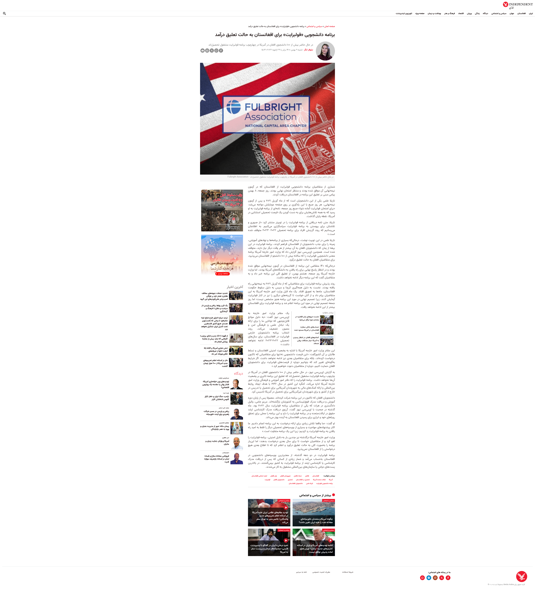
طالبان (307, 476)
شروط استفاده (347, 572)
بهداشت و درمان (434, 13)
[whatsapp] (422, 577)
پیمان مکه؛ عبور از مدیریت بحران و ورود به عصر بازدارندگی (214, 428)
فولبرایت (267, 479)
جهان (512, 13)
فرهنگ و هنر (449, 13)
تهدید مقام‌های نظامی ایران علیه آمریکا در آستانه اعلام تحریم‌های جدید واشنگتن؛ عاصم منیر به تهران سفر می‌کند (270, 517)
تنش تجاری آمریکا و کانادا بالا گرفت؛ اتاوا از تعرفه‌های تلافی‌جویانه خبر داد (216, 351)
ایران (531, 13)
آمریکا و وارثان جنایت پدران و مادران (217, 443)
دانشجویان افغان (278, 479)
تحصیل (290, 479)
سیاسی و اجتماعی (498, 13)
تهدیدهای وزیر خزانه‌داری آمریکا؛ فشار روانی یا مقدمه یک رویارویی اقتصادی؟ (215, 384)
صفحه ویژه (419, 13)
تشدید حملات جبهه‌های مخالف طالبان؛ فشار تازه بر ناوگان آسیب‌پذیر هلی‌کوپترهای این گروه (214, 296)
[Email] (207, 50)
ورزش (469, 13)
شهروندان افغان (285, 476)
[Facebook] (221, 50)
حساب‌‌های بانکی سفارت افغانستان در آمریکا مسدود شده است (306, 330)
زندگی (477, 13)
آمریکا (331, 479)
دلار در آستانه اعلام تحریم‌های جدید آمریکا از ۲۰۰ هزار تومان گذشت (215, 363)
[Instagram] (435, 577)
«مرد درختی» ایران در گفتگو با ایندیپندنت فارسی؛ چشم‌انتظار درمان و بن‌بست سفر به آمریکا (269, 549)
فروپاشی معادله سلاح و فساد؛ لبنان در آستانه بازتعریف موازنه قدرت (216, 459)
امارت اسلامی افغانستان (259, 476)
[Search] (4, 13)
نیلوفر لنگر (308, 50)
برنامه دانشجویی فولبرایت (324, 483)
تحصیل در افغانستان (303, 479)
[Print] (202, 50)
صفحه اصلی (329, 26)
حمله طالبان (298, 476)
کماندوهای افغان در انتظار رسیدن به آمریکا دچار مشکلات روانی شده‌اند (306, 340)
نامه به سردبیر (301, 572)
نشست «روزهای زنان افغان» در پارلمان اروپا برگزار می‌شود (307, 318)
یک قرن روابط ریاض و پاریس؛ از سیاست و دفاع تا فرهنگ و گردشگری (215, 308)
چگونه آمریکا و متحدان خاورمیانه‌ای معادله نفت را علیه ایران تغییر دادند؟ (316, 520)
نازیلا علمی (309, 483)
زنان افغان (273, 476)
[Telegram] (428, 577)
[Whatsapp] (216, 50)
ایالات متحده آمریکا (319, 479)
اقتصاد (461, 13)
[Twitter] (212, 50)
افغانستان (521, 13)
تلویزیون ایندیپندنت (404, 13)
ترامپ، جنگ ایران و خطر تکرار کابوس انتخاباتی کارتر (217, 398)
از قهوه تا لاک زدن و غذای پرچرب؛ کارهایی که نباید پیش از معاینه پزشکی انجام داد (214, 338)
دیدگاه (485, 13)
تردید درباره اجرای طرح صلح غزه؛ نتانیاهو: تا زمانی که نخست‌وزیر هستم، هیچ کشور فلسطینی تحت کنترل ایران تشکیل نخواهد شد (214, 323)
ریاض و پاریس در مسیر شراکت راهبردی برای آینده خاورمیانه (216, 413)
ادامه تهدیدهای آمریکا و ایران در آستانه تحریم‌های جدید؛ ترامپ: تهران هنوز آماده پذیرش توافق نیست (315, 549)
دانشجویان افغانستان (296, 483)
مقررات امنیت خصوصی (321, 572)
